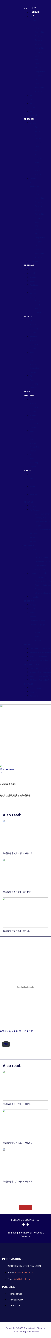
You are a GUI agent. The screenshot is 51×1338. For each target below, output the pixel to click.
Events (28, 317)
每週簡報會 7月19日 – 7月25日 (18, 1143)
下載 (6, 1044)
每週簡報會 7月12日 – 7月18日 (18, 1181)
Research (29, 119)
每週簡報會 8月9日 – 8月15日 (17, 892)
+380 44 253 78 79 (24, 1272)
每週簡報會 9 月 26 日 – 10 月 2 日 (16, 1031)
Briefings (29, 265)
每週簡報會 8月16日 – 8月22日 (18, 853)
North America (40, 565)
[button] (23, 498)
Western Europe (41, 569)
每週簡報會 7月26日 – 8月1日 (17, 1104)
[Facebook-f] (23, 1224)
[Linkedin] (28, 1224)
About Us (28, 502)
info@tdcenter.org (22, 1279)
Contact (28, 470)
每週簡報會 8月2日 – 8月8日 (16, 931)
